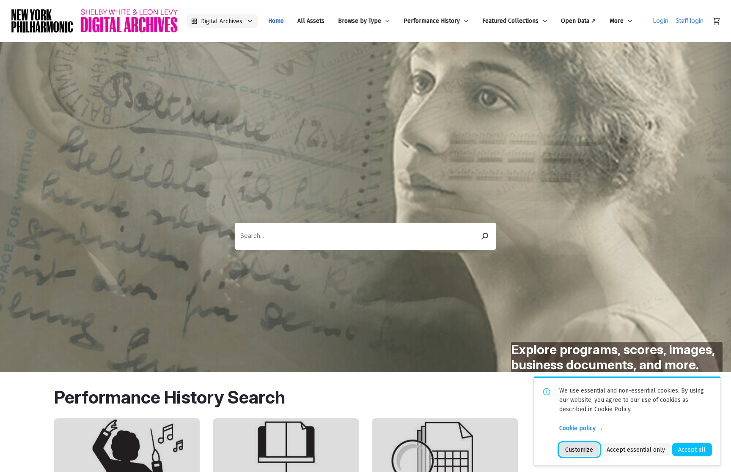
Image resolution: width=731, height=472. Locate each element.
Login (660, 20)
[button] (485, 236)
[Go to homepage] (94, 21)
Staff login (690, 20)
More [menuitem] (617, 21)
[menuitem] (276, 21)
